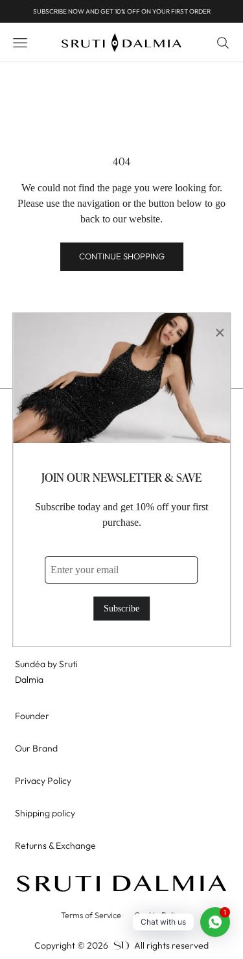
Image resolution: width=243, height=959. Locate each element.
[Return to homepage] (121, 883)
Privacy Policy (43, 781)
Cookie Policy (158, 915)
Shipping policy (45, 813)
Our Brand (36, 748)
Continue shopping (122, 256)
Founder (32, 716)
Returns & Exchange (55, 845)
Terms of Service (91, 915)
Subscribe (121, 608)
